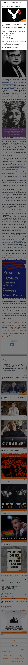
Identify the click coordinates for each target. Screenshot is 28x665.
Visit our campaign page (7, 41)
